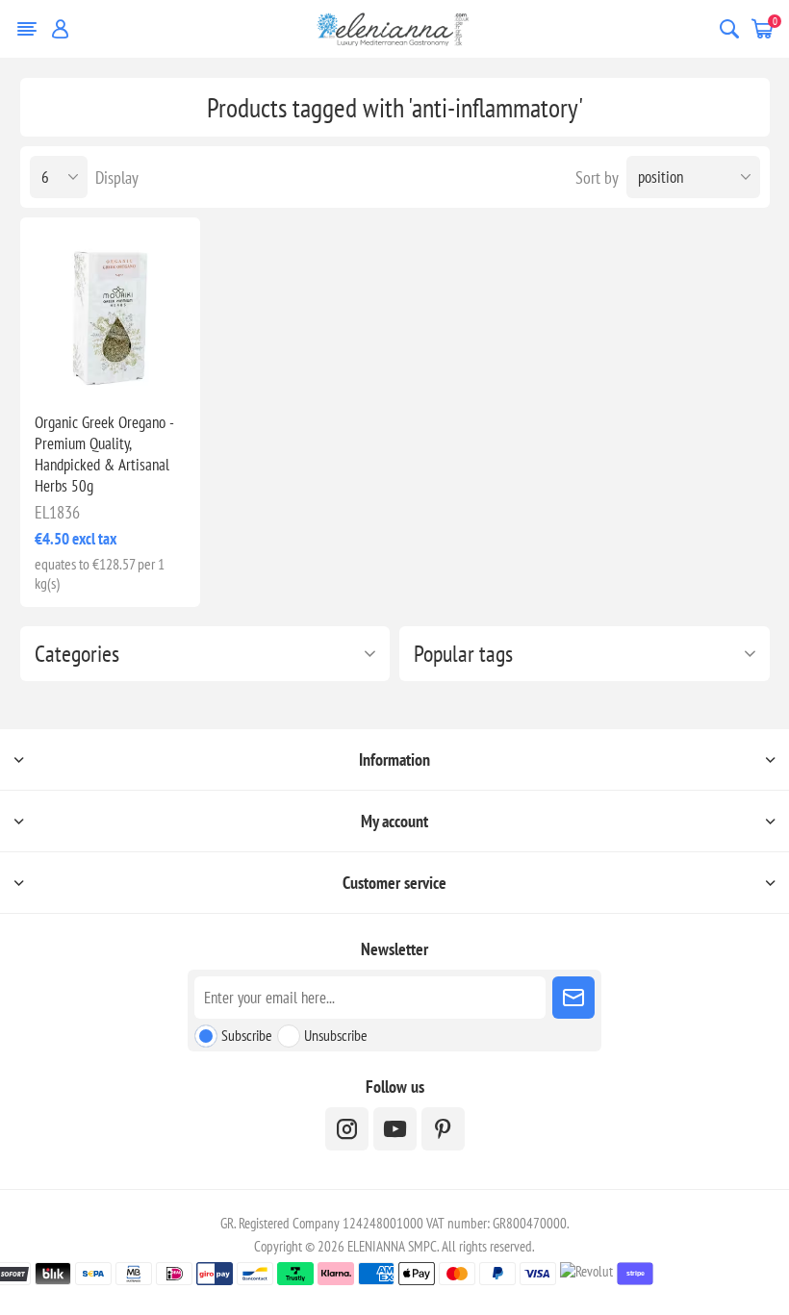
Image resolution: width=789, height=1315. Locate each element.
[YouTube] (395, 1129)
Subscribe (246, 1035)
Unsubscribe (336, 1035)
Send (573, 997)
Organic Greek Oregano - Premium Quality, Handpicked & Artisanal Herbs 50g (104, 454)
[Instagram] (347, 1129)
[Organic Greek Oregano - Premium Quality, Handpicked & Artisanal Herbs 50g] (110, 307)
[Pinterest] (443, 1129)
